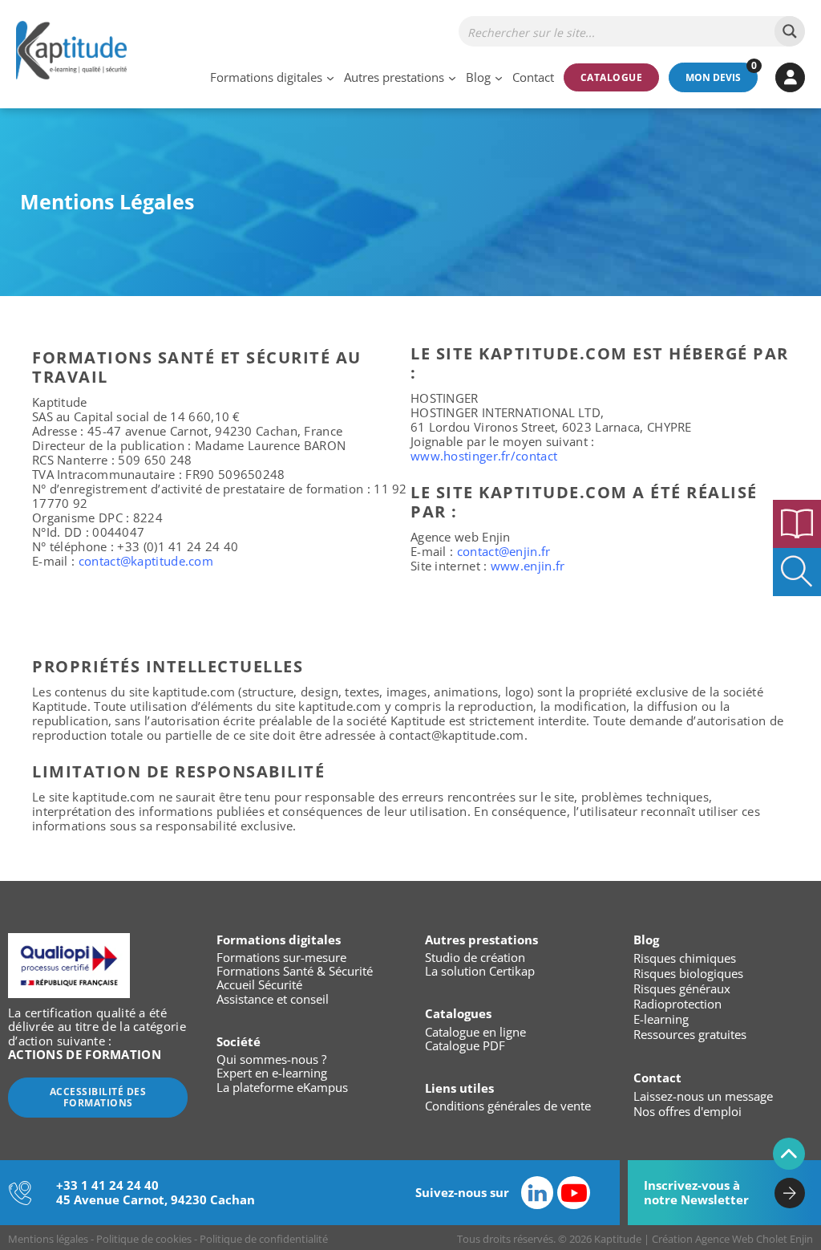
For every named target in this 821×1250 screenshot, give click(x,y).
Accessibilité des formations (98, 1097)
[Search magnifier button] (789, 31)
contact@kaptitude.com (146, 561)
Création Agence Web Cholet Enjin (732, 1239)
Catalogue (611, 77)
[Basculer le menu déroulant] (330, 77)
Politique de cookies (144, 1239)
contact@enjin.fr (504, 551)
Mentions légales (48, 1239)
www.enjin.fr (528, 566)
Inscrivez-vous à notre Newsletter (696, 1192)
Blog (478, 77)
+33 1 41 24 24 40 (107, 1185)
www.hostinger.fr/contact (483, 456)
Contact (533, 77)
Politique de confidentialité (264, 1239)
